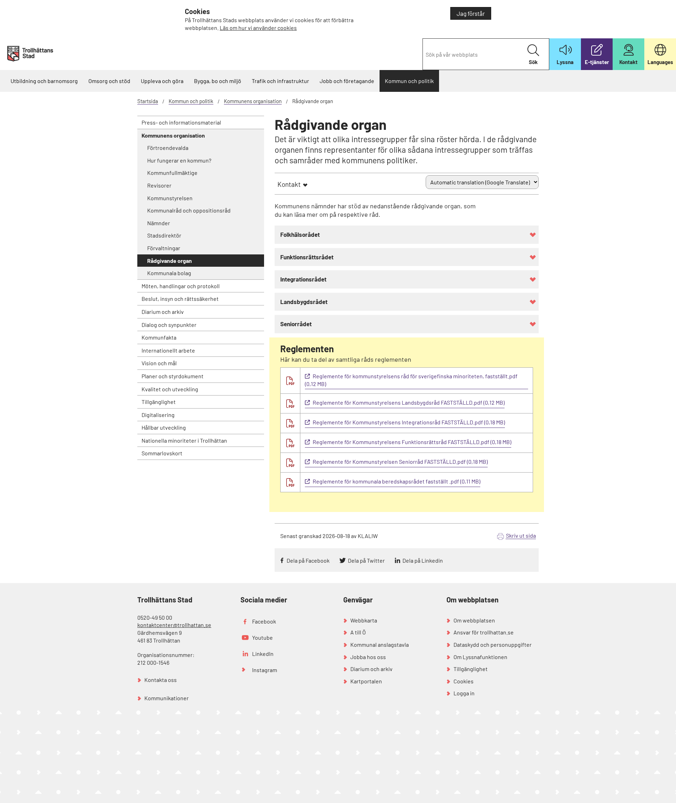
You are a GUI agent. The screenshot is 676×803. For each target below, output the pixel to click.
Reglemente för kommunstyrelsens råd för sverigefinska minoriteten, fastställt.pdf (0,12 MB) (411, 380)
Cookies (463, 681)
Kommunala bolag (169, 273)
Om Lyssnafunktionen (480, 656)
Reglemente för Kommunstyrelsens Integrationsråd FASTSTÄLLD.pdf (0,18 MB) (409, 422)
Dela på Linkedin (422, 560)
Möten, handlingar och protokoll (181, 286)
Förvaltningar (163, 248)
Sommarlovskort (162, 453)
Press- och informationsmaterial (181, 122)
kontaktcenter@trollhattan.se (174, 624)
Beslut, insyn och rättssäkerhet (180, 298)
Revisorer (159, 185)
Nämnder (158, 223)
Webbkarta (363, 620)
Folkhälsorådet (300, 234)
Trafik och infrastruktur (280, 80)
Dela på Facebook (308, 560)
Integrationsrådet (303, 279)
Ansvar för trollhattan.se (483, 632)
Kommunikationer (166, 698)
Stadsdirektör (164, 235)
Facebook (264, 621)
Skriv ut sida (521, 535)
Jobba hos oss (368, 656)
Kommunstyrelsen (170, 198)
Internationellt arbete (168, 350)
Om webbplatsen (474, 620)
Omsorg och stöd (109, 80)
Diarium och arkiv (163, 311)
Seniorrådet (296, 323)
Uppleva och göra (162, 80)
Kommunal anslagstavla (379, 644)
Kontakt (289, 184)
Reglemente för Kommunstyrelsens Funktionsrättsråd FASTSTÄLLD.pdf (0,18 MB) (412, 441)
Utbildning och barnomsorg (44, 80)
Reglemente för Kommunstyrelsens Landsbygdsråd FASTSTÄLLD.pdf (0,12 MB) (409, 402)
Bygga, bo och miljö (217, 80)
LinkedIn (263, 653)
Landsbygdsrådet (303, 301)
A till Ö (358, 632)
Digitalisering (158, 414)
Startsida (147, 101)
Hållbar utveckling (164, 427)
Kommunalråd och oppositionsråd (189, 210)
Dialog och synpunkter (169, 324)
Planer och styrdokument (173, 376)
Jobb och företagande (347, 80)
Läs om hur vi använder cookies (258, 27)
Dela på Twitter (366, 560)
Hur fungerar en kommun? (179, 160)
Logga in (464, 693)
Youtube (262, 637)
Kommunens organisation (253, 101)
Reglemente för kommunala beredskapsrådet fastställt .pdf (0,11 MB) (396, 481)
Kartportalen (366, 681)
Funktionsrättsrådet (306, 256)
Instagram (264, 669)
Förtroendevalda (167, 147)
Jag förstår (471, 13)
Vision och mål (159, 363)
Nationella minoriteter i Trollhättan (184, 440)
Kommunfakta (159, 337)
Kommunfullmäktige (172, 172)
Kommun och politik (409, 80)
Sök (533, 62)
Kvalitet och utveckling (170, 389)
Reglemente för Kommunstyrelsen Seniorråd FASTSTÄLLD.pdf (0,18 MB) (400, 461)
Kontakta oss (160, 679)
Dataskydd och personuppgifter (492, 644)
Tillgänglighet (159, 401)
